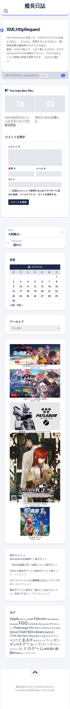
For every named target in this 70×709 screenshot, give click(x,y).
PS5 (38, 368)
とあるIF (25, 640)
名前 (12, 168)
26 (35, 296)
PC (51, 624)
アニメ (49, 640)
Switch (49, 632)
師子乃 (38, 559)
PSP (50, 628)
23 (13, 296)
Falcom (40, 619)
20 (42, 291)
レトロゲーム (31, 648)
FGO (23, 623)
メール (41, 168)
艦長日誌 (35, 6)
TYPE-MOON (18, 635)
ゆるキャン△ (39, 640)
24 (20, 296)
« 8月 (12, 305)
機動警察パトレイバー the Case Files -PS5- (35, 432)
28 (49, 296)
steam (39, 632)
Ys (41, 636)
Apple (14, 619)
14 (49, 286)
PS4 (41, 628)
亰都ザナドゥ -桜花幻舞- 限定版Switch (35, 400)
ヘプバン (52, 644)
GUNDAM (33, 624)
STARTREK (25, 632)
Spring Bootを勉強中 (21, 559)
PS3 (37, 628)
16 (13, 291)
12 (35, 286)
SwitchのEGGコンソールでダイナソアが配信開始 (17, 121)
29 (56, 296)
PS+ (31, 628)
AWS (21, 619)
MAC (47, 624)
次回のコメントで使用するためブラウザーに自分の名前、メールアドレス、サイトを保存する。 (34, 192)
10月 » (19, 305)
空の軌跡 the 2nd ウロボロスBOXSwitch (35, 367)
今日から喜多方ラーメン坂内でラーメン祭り (32, 570)
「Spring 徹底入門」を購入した (26, 564)
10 (20, 286)
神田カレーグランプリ (26, 653)
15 (56, 286)
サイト (11, 179)
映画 (46, 648)
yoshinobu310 (31, 75)
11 (28, 286)
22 (56, 291)
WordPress (34, 690)
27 (42, 296)
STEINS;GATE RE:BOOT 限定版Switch (35, 505)
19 (35, 291)
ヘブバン (40, 644)
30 (13, 300)
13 (42, 286)
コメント (14, 146)
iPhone (41, 624)
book (26, 619)
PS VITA (56, 628)
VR (27, 636)
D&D (31, 619)
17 (20, 291)
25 (28, 296)
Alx (52, 690)
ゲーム (28, 644)
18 (28, 291)
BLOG (44, 75)
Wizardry (34, 636)
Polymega (21, 628)
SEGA (13, 632)
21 (49, 291)
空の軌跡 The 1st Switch (35, 538)
